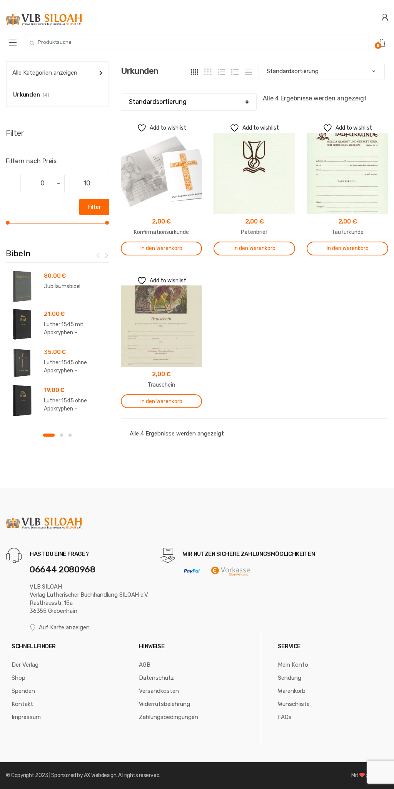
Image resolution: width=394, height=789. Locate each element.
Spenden (23, 690)
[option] (57, 346)
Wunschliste (294, 704)
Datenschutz (156, 677)
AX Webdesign (100, 775)
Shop (18, 677)
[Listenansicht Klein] (248, 71)
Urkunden (26, 94)
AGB (144, 664)
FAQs (285, 717)
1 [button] (49, 435)
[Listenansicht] (235, 71)
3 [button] (70, 435)
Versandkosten (159, 690)
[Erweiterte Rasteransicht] (208, 71)
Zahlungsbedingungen (168, 717)
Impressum (26, 717)
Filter (94, 207)
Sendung (289, 677)
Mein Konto (293, 664)
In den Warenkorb (161, 248)
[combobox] (197, 42)
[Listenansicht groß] (221, 71)
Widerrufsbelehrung (164, 704)
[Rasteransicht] (194, 71)
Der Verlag (25, 664)
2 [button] (61, 435)
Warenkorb (292, 690)
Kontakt (22, 704)
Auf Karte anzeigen (64, 627)
